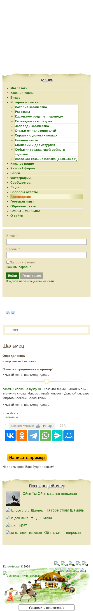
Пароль (11, 249)
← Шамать (10, 412)
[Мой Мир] (68, 435)
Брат (23, 525)
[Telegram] (33, 435)
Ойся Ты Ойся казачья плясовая (50, 494)
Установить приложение (46, 607)
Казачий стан (11, 566)
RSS (89, 450)
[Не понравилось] (50, 426)
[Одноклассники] (21, 435)
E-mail (10, 235)
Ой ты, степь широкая (62, 533)
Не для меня (41, 518)
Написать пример (27, 457)
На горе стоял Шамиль (65, 510)
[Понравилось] (38, 426)
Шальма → (10, 417)
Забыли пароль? (18, 267)
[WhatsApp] (45, 435)
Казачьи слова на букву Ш (21, 389)
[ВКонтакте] (10, 435)
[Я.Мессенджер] (57, 435)
